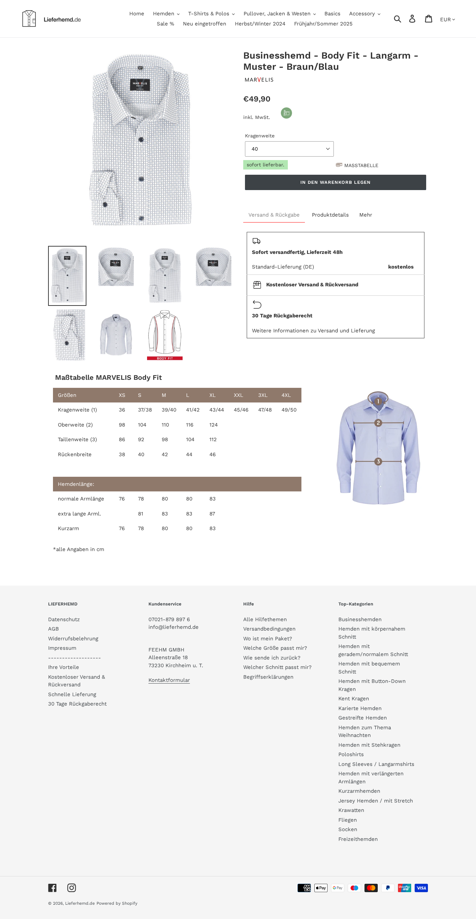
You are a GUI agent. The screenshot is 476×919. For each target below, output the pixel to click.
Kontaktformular (169, 680)
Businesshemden (360, 619)
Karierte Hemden (360, 708)
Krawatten (351, 810)
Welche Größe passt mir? (275, 648)
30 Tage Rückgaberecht (77, 704)
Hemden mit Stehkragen (369, 745)
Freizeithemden (358, 839)
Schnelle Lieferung (72, 694)
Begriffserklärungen (268, 677)
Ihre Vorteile (63, 667)
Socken (347, 829)
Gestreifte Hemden (362, 718)
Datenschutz (64, 619)
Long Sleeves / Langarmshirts (376, 764)
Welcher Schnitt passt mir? (277, 667)
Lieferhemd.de (80, 903)
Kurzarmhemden (359, 791)
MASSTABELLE (361, 165)
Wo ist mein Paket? (267, 638)
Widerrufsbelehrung (73, 638)
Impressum (62, 648)
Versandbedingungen (269, 629)
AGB (53, 629)
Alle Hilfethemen (265, 619)
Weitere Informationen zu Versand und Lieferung (313, 330)
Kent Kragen (353, 698)
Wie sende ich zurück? (271, 658)
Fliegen (347, 820)
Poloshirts (351, 754)
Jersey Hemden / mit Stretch (375, 801)
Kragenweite (260, 135)
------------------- (74, 658)
